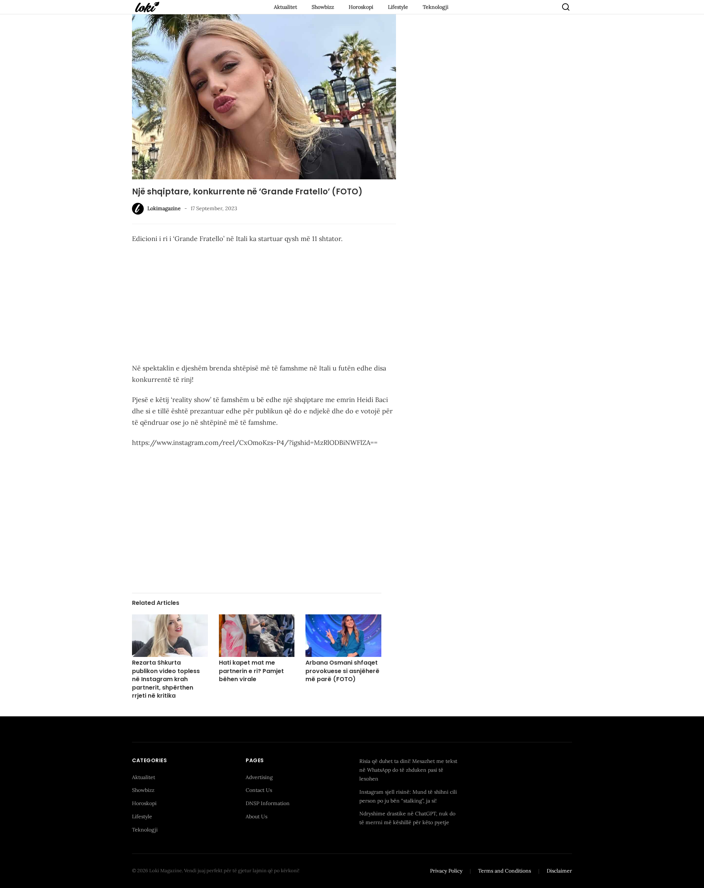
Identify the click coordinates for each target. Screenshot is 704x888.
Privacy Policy (446, 870)
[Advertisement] (264, 304)
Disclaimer (559, 870)
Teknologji (435, 7)
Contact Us (259, 790)
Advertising (259, 777)
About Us (256, 816)
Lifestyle (398, 7)
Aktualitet (285, 7)
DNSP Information (268, 803)
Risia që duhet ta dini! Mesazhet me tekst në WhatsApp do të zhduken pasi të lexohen (408, 770)
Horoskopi (361, 7)
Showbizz (323, 7)
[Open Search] (566, 7)
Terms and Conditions (504, 870)
